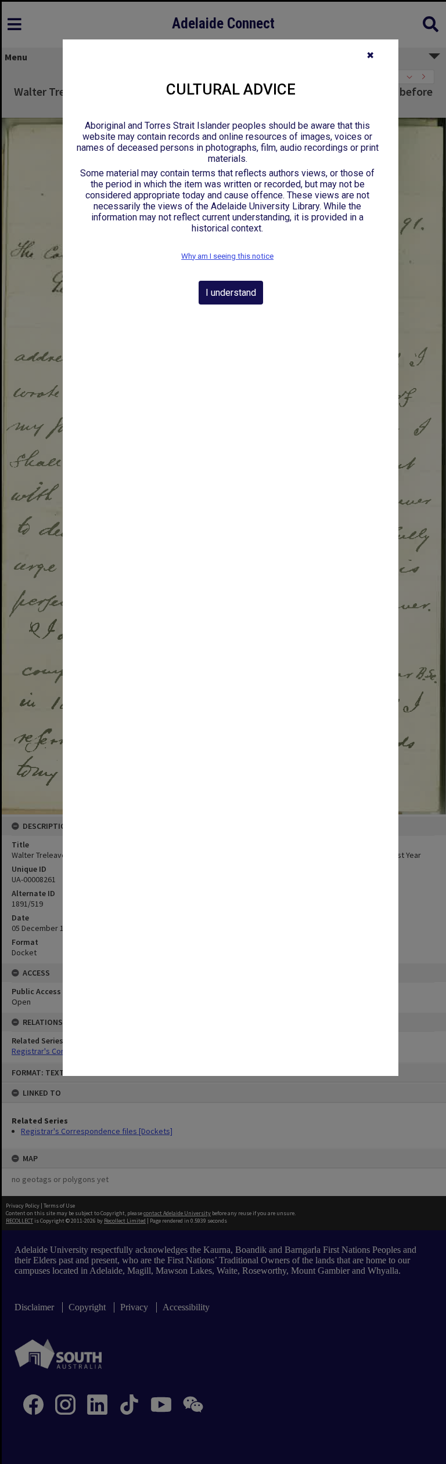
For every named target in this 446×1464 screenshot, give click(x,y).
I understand (231, 292)
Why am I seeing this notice (227, 256)
